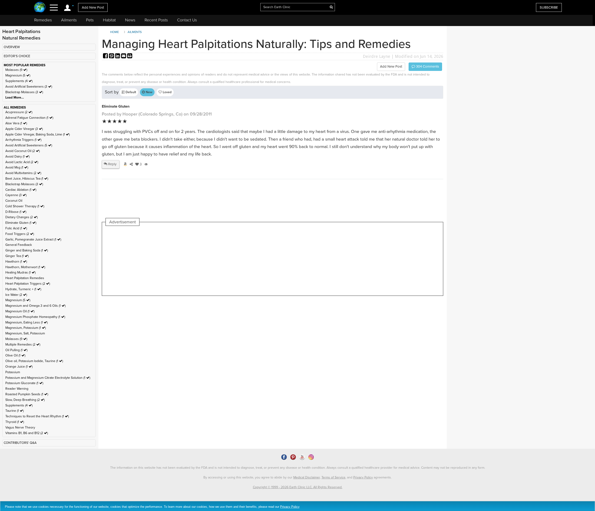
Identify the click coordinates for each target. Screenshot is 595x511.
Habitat (109, 20)
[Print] (129, 56)
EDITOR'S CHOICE (17, 56)
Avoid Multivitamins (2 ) (23, 173)
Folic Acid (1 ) (16, 228)
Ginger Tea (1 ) (17, 256)
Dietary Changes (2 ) (21, 217)
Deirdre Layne (376, 56)
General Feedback (18, 245)
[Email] (124, 56)
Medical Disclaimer (306, 477)
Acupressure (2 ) (18, 112)
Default (130, 92)
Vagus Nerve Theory (20, 427)
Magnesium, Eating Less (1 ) (26, 322)
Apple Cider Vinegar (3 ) (24, 129)
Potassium (12, 372)
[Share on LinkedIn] (118, 56)
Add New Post (93, 7)
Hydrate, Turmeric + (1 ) (23, 289)
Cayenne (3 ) (15, 195)
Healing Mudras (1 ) (20, 272)
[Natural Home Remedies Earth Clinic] (40, 7)
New (148, 92)
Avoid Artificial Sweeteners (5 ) (28, 145)
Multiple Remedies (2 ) (22, 344)
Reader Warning (16, 389)
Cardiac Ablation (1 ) (20, 190)
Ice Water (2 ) (16, 295)
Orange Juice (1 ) (19, 367)
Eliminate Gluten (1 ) (20, 223)
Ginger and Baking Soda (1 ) (26, 250)
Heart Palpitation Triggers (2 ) (27, 284)
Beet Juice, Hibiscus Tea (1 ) (26, 179)
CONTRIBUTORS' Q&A (20, 443)
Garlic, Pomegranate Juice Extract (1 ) (33, 239)
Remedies (43, 20)
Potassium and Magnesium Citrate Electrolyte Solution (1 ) (47, 378)
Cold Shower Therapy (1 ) (24, 206)
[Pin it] (112, 56)
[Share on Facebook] (106, 56)
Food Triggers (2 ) (19, 234)
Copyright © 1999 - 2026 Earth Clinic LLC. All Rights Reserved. (297, 487)
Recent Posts (156, 20)
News (130, 20)
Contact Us (187, 20)
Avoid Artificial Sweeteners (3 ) (28, 87)
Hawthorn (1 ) (16, 262)
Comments (427, 66)
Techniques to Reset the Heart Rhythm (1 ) (37, 416)
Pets (90, 20)
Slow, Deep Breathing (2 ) (25, 400)
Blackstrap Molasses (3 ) (24, 92)
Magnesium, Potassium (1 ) (25, 328)
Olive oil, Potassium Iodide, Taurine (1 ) (34, 361)
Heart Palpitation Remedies (24, 278)
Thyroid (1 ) (14, 422)
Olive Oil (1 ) (15, 355)
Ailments (69, 20)
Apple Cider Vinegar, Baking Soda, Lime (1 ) (37, 134)
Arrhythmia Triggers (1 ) (23, 140)
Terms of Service (333, 477)
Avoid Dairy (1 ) (17, 156)
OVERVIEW (12, 47)
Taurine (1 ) (14, 411)
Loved (167, 92)
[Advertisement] (190, 260)
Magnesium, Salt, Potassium (25, 333)
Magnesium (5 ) (17, 75)
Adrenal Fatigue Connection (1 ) (29, 118)
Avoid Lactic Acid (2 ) (21, 162)
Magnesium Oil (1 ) (19, 311)
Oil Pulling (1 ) (16, 350)
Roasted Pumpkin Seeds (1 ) (26, 394)
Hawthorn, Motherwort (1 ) (25, 267)
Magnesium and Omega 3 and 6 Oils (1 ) (35, 306)
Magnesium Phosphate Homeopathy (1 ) (35, 317)
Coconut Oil (13, 201)
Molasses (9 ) (16, 70)
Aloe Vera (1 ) (16, 123)
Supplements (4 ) (19, 81)
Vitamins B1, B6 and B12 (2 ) (26, 433)
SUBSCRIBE (549, 7)
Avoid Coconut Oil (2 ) (22, 151)
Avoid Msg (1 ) (16, 167)
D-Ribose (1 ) (15, 212)
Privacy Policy (363, 477)
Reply (111, 164)
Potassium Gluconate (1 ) (24, 383)
